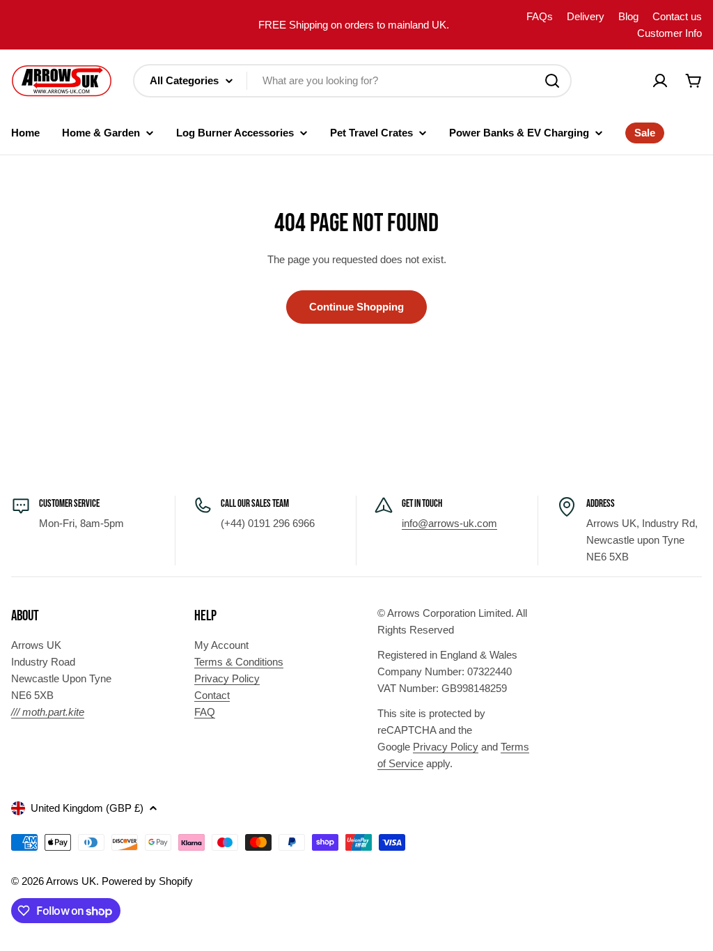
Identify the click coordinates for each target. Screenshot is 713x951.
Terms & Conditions (238, 662)
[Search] (552, 80)
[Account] (660, 80)
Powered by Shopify (147, 881)
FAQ (204, 712)
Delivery (585, 16)
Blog (628, 16)
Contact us (677, 16)
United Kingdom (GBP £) (87, 808)
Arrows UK (71, 881)
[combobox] (352, 80)
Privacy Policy (227, 678)
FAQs (539, 16)
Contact (212, 695)
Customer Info (669, 33)
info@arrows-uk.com (449, 523)
